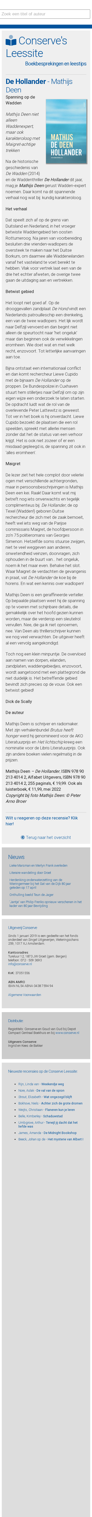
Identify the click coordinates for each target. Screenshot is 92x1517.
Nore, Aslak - (41, 1090)
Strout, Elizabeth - (45, 1097)
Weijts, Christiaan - (46, 1110)
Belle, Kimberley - (40, 1116)
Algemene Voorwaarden (24, 995)
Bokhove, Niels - (50, 1103)
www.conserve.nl (67, 1033)
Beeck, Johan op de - (50, 1139)
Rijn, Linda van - (41, 1084)
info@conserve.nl (20, 964)
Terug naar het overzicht (48, 837)
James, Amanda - (47, 1133)
